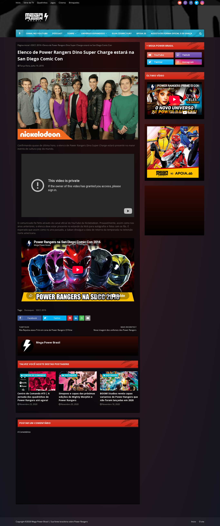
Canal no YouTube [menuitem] (37, 33)
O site (201, 521)
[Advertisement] (145, 17)
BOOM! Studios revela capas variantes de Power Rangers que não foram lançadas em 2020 (119, 397)
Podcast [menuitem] (57, 33)
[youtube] (180, 3)
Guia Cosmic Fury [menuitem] (122, 33)
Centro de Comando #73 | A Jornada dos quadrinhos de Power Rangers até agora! (34, 397)
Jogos (53, 2)
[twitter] (197, 3)
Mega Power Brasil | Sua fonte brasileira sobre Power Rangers (60, 521)
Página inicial (23, 45)
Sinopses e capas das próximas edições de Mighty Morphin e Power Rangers (77, 397)
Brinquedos (74, 2)
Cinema (62, 2)
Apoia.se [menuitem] (141, 33)
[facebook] (191, 3)
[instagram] (202, 3)
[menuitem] (20, 33)
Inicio (18, 2)
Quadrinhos (42, 2)
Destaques (29, 310)
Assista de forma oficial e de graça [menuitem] (171, 33)
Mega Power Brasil (48, 342)
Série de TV (29, 2)
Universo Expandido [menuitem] (93, 33)
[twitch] (185, 3)
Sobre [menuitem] (70, 33)
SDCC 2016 (36, 45)
